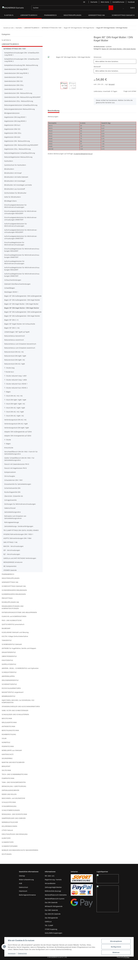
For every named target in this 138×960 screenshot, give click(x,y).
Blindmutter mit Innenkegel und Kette (18, 185)
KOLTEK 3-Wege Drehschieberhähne (15, 636)
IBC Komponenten (9, 566)
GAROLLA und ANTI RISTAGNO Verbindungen (19, 558)
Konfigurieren (116, 947)
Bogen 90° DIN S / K (11, 320)
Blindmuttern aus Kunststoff (14, 189)
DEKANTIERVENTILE (9, 652)
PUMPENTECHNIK (8, 778)
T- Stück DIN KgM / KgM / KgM (15, 400)
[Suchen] (111, 7)
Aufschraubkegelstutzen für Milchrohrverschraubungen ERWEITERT (22, 275)
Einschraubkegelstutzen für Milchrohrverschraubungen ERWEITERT (22, 256)
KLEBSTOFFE (6, 838)
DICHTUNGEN (7, 854)
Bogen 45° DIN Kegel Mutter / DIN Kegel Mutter (21, 304)
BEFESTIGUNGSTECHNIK (10, 730)
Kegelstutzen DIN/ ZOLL (12, 133)
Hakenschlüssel (10, 508)
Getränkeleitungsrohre (12, 512)
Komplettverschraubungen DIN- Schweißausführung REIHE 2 (21, 60)
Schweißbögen (9, 288)
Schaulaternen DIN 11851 (13, 480)
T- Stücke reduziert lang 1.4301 (15, 376)
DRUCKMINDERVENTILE (10, 680)
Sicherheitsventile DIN (12, 488)
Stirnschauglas (9, 476)
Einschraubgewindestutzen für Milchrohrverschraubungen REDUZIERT (20, 212)
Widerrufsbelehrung (26, 880)
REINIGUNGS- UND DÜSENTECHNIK (14, 814)
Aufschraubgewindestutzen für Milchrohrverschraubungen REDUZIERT (20, 231)
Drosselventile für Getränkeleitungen (17, 484)
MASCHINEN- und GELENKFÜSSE (13, 798)
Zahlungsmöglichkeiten (53, 887)
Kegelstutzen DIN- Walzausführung (17, 141)
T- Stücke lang (9, 368)
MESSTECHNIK (7, 718)
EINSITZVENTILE (7, 660)
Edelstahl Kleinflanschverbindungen (17, 284)
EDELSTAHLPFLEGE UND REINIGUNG (14, 834)
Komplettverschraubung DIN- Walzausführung (21, 65)
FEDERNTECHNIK (8, 746)
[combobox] (115, 61)
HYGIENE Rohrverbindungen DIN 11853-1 (18, 534)
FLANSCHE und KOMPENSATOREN (14, 616)
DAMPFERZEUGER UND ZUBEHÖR (14, 818)
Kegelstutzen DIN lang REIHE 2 (15, 121)
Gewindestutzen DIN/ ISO (13, 81)
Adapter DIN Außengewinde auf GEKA (18, 432)
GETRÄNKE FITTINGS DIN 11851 (14, 49)
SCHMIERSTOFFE (8, 842)
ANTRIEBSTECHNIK (8, 726)
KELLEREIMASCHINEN (9, 826)
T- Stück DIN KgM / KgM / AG (14, 404)
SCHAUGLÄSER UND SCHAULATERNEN (15, 714)
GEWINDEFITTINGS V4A (10, 582)
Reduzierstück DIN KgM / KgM (15, 356)
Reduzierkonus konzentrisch (14, 336)
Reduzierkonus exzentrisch (14, 340)
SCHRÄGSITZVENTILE (9, 672)
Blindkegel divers (10, 201)
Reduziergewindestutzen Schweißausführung (20, 105)
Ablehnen (116, 952)
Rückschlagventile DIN (12, 492)
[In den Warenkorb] (49, 34)
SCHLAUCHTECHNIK (9, 802)
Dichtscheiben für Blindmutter (15, 193)
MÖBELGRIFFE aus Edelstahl (12, 750)
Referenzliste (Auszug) (53, 891)
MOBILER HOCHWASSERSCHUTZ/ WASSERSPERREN (20, 850)
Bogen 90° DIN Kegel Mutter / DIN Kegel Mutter (119, 49)
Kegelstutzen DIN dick (12, 137)
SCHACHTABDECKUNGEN (11, 810)
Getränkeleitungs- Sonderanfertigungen (18, 526)
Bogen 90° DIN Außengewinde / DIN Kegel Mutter (22, 316)
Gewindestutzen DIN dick (13, 89)
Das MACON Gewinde (52, 914)
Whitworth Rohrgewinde (53, 906)
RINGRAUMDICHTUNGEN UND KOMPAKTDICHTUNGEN (12, 607)
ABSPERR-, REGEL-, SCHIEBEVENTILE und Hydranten (20, 668)
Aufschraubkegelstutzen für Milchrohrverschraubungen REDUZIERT (22, 268)
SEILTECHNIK (6, 770)
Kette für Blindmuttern (12, 197)
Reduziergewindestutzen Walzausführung (19, 109)
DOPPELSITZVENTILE (9, 664)
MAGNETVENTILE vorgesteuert (13, 692)
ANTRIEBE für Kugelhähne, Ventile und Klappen (19, 648)
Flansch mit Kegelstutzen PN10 (15, 468)
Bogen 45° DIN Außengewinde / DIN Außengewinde (23, 296)
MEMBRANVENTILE (8, 696)
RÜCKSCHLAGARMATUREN (11, 688)
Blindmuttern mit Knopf (13, 173)
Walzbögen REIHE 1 (11, 292)
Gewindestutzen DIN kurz (13, 77)
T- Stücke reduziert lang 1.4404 (15, 380)
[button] (119, 7)
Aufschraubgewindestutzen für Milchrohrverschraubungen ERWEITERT (20, 237)
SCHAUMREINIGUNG (9, 806)
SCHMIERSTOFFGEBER (9, 846)
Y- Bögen (7, 444)
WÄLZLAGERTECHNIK (9, 722)
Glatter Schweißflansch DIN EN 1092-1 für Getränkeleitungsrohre (19, 459)
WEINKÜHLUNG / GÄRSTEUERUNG (14, 786)
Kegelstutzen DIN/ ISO (12, 129)
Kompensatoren (10, 472)
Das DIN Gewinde (51, 902)
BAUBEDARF (6, 628)
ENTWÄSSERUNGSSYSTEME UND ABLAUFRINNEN (19, 612)
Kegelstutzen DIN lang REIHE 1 (15, 117)
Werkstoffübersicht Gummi (54, 899)
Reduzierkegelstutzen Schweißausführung (19, 153)
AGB (20, 883)
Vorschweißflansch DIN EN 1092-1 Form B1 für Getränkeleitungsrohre (21, 453)
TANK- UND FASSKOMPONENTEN (14, 782)
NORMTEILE (6, 742)
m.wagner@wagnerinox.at (83, 154)
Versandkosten (50, 883)
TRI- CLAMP (49, 925)
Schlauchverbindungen (12, 280)
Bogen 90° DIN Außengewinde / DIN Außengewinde (23, 312)
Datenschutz (22, 953)
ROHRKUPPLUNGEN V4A (10, 602)
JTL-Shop (126, 957)
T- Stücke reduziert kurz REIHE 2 (15, 388)
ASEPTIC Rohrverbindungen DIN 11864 (17, 538)
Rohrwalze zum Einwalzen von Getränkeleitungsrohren (15, 517)
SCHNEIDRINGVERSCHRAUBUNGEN (14, 590)
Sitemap (22, 876)
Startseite (93, 2)
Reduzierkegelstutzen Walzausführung (18, 157)
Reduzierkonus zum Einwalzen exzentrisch (19, 348)
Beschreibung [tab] (53, 111)
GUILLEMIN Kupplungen (53, 933)
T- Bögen (7, 392)
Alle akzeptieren (116, 941)
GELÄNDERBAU (7, 758)
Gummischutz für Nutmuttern (15, 165)
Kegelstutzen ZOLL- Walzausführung (17, 149)
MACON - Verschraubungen (13, 546)
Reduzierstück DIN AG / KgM (14, 364)
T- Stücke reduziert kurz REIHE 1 (15, 384)
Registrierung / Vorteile (53, 880)
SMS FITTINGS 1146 (10, 542)
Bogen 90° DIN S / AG (12, 328)
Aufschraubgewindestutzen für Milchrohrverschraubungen (15, 225)
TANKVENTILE (7, 640)
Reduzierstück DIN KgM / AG (14, 360)
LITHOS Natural (7, 830)
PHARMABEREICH (8, 574)
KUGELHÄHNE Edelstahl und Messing (15, 632)
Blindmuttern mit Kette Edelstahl (16, 177)
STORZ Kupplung (51, 929)
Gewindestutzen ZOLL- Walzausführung (18, 101)
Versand (111, 84)
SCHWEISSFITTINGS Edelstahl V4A (14, 586)
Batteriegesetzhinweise (27, 895)
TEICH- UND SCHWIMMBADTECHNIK (15, 774)
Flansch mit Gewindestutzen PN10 (16, 464)
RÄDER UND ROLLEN (9, 794)
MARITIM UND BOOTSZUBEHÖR (13, 762)
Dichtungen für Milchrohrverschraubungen (20, 504)
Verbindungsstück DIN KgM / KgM (16, 428)
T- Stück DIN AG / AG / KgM (14, 412)
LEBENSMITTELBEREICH (10, 44)
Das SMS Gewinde (51, 910)
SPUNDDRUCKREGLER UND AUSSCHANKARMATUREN (21, 706)
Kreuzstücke (8, 448)
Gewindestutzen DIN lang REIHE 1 (16, 69)
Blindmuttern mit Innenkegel (14, 181)
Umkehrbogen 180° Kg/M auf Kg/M (16, 332)
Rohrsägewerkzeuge (11, 522)
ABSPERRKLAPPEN (8, 676)
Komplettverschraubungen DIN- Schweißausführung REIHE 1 (21, 54)
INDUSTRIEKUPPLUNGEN (10, 578)
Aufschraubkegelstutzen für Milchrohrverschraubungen (14, 262)
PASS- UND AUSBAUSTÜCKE (12, 620)
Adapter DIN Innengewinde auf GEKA (17, 436)
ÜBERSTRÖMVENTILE (9, 656)
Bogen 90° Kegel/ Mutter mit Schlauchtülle (19, 324)
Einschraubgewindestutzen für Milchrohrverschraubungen (15, 206)
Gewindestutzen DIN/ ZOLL (14, 85)
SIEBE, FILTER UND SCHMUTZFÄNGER (15, 710)
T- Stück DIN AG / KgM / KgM (14, 408)
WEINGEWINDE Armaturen (13, 562)
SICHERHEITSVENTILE (9, 684)
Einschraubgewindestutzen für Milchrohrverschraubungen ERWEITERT (20, 218)
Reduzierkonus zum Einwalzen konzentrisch (20, 344)
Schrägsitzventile (10, 500)
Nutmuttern (8, 161)
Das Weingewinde (51, 918)
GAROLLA (48, 922)
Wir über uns (49, 876)
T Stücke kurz (9, 372)
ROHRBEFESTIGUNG (9, 734)
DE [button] (84, 2)
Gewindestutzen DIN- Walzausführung (18, 93)
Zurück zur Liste (8, 28)
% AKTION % (6, 40)
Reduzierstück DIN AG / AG (14, 352)
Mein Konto (105, 2)
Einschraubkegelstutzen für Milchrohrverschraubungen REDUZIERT (22, 250)
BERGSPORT (6, 766)
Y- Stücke (7, 440)
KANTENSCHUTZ (7, 754)
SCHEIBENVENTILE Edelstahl (12, 644)
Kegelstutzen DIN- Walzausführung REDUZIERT (21, 145)
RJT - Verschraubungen (11, 554)
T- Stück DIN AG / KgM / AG (14, 416)
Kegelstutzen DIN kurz (12, 125)
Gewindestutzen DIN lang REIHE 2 (16, 73)
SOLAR (4, 738)
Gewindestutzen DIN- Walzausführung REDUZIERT (22, 97)
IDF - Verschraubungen (11, 550)
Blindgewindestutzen (12, 113)
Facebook (131, 2)
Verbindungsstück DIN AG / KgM (16, 424)
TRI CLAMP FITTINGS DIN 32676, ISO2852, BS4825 (21, 530)
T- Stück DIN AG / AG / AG (13, 396)
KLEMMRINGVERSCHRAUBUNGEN (14, 594)
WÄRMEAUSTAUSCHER (10, 822)
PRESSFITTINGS (7, 598)
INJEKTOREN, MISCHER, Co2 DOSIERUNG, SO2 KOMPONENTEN (18, 701)
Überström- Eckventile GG (13, 496)
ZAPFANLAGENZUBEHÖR (10, 790)
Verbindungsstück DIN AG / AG (15, 420)
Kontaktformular (118, 2)
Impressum (12, 953)
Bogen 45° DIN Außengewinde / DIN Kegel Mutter (22, 300)
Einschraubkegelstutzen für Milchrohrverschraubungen (14, 243)
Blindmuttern (9, 169)
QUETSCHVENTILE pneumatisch (13, 624)
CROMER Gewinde (10, 570)
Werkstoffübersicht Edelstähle (56, 895)
